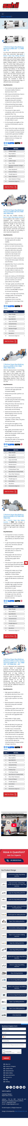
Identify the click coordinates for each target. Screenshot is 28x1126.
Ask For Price (9, 187)
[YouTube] (14, 1087)
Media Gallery (9, 1073)
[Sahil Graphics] (11, 6)
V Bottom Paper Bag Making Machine (14, 55)
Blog (6, 1079)
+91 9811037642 (15, 860)
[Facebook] (7, 1087)
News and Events (10, 1075)
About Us (7, 1064)
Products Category (10, 1066)
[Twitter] (10, 1087)
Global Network (9, 1071)
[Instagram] (17, 1087)
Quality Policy (9, 1068)
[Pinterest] (24, 1087)
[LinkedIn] (20, 1087)
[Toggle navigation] (3, 14)
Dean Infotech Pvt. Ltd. (21, 1111)
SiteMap (7, 1081)
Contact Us (8, 1077)
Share (5, 145)
